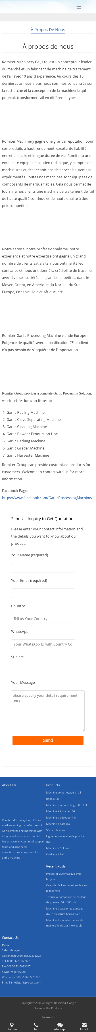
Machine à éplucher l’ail (60, 811)
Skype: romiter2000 (14, 972)
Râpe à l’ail (52, 799)
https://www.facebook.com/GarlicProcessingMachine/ (47, 497)
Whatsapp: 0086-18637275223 (21, 977)
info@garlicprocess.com (26, 982)
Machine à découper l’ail (61, 817)
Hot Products (54, 1008)
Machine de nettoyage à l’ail (63, 792)
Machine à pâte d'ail (58, 824)
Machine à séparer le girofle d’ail (66, 805)
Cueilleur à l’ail (55, 854)
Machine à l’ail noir (57, 848)
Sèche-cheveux (55, 830)
